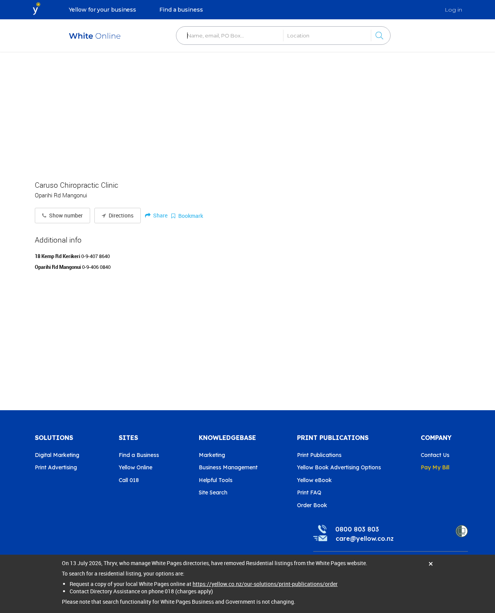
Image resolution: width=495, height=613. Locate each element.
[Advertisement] (247, 112)
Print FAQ (309, 492)
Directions (120, 215)
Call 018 (129, 480)
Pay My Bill (435, 467)
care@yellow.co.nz (365, 538)
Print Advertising (56, 467)
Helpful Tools (215, 480)
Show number (65, 215)
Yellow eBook (314, 480)
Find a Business (139, 455)
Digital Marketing (57, 455)
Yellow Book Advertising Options (339, 467)
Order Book (312, 505)
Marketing (212, 455)
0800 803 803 (357, 529)
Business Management (228, 467)
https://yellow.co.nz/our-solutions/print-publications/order (265, 584)
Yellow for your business (103, 9)
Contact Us (435, 455)
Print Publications (319, 455)
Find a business (181, 9)
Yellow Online (135, 467)
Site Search (213, 492)
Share (159, 215)
